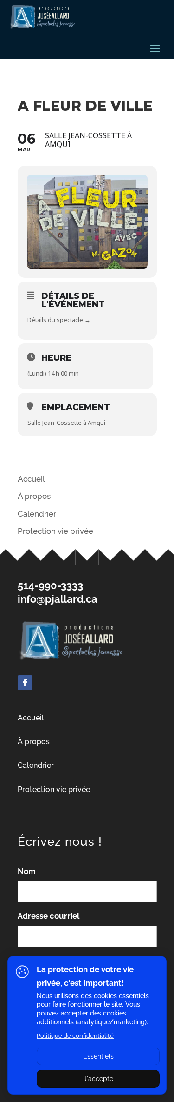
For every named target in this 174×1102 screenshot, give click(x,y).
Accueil (31, 479)
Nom (27, 871)
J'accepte (98, 1078)
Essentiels (98, 1056)
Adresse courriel (48, 916)
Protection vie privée (54, 789)
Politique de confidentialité (75, 1035)
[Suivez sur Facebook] (25, 682)
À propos (34, 496)
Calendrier (37, 513)
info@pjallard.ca (57, 599)
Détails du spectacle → (58, 320)
